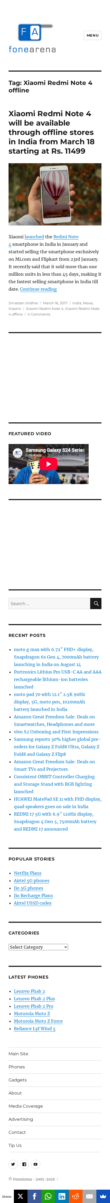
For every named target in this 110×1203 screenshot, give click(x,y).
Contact (17, 1132)
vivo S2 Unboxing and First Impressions (56, 731)
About (15, 1093)
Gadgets (18, 1080)
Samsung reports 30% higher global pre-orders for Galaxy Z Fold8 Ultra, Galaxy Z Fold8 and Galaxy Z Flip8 (57, 747)
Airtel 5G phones (31, 880)
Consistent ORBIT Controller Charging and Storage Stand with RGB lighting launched (54, 784)
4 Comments (39, 314)
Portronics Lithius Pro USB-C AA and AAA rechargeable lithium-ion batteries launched (57, 679)
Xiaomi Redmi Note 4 (45, 308)
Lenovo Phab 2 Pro (33, 1006)
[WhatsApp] (48, 1196)
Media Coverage (26, 1106)
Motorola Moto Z (32, 1013)
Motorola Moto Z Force (38, 1021)
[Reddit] (76, 1196)
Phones (17, 1066)
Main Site (18, 1053)
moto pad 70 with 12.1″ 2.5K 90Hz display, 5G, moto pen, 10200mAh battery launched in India (49, 702)
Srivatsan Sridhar (23, 303)
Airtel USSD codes (33, 903)
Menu (93, 35)
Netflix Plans (27, 873)
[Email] (89, 1196)
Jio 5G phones (28, 888)
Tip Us (15, 1145)
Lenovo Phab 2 (29, 991)
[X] (21, 1196)
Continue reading (38, 289)
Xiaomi (15, 308)
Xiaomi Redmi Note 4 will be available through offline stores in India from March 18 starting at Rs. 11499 (52, 132)
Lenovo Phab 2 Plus (34, 998)
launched (34, 236)
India (76, 303)
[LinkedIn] (62, 1196)
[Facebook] (34, 1196)
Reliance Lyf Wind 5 (35, 1028)
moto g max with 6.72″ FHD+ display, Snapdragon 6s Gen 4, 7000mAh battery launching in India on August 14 (56, 657)
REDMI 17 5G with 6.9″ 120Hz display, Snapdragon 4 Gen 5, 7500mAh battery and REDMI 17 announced (55, 821)
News (88, 303)
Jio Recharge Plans (33, 895)
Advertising (21, 1119)
